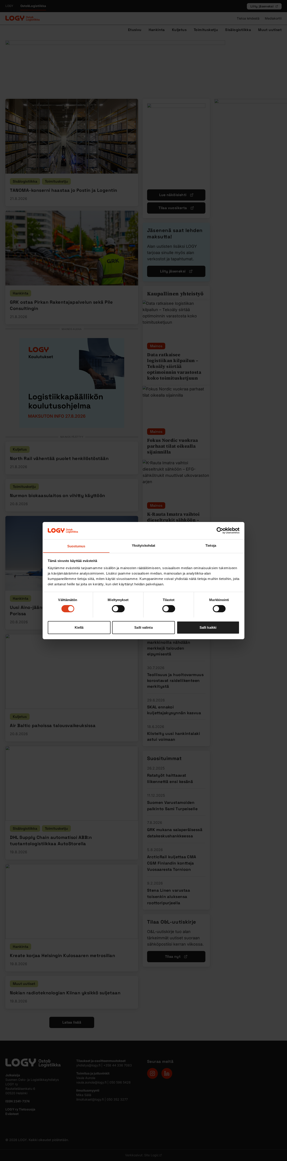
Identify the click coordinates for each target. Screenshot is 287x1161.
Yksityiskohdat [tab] (143, 545)
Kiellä (79, 627)
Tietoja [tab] (210, 545)
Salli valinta (143, 627)
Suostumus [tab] (76, 546)
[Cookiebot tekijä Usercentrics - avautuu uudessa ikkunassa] (219, 530)
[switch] (118, 608)
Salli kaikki (208, 627)
